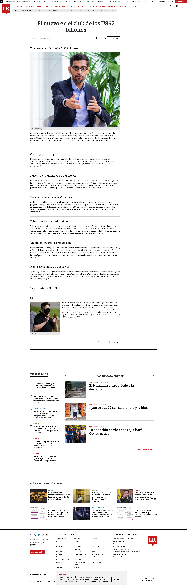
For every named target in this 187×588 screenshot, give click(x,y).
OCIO (47, 7)
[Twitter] (101, 38)
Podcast (59, 562)
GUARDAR (115, 38)
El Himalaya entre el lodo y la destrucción (111, 387)
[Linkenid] (40, 535)
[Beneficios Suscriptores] (177, 6)
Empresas (59, 552)
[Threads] (48, 535)
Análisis (94, 539)
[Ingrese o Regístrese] (183, 6)
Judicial (137, 490)
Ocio (93, 559)
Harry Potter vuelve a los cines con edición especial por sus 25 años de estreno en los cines (102, 513)
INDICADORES (124, 7)
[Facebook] (96, 38)
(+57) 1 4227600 (36, 545)
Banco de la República (107, 10)
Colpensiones (54, 10)
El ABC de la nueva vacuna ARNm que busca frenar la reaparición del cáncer (146, 513)
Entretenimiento (98, 507)
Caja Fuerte (78, 541)
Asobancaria (81, 10)
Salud (137, 507)
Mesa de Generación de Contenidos (125, 539)
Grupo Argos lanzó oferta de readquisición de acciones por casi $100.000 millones (58, 513)
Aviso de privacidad (120, 546)
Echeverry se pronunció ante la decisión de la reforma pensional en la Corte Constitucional (46, 444)
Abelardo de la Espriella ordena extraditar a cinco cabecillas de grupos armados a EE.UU (145, 496)
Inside (94, 557)
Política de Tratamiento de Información (126, 552)
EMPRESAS (39, 7)
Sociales (59, 567)
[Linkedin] (105, 38)
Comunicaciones (39, 409)
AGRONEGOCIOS (73, 7)
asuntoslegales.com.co (38, 579)
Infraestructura (79, 557)
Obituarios (77, 559)
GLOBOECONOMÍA (58, 7)
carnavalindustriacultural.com (40, 581)
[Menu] (13, 6)
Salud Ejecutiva (97, 562)
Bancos (72, 10)
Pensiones (64, 10)
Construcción (93, 10)
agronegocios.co (55, 579)
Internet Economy (62, 559)
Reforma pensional (40, 10)
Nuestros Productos (120, 541)
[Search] (170, 6)
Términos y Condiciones (121, 549)
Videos (76, 567)
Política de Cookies (100, 582)
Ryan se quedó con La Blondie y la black (119, 408)
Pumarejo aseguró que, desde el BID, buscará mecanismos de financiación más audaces (102, 497)
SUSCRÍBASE (181, 2)
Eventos (94, 552)
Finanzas (59, 554)
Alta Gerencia (78, 539)
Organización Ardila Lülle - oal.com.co (147, 579)
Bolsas (36, 394)
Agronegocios (61, 539)
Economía (95, 546)
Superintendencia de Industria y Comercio (128, 557)
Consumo (59, 546)
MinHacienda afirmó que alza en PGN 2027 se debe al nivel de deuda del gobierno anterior (45, 429)
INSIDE (134, 7)
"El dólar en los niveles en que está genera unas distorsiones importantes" (44, 458)
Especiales (77, 552)
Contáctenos (117, 544)
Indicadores (60, 557)
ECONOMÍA (29, 7)
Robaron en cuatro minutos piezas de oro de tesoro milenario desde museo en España (59, 496)
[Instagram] (44, 535)
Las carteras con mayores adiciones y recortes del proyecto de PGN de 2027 (44, 386)
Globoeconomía (97, 554)
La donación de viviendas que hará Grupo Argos (115, 431)
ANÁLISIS (84, 7)
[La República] (6, 9)
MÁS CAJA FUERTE (145, 449)
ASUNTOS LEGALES (97, 7)
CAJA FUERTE (112, 7)
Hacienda (36, 381)
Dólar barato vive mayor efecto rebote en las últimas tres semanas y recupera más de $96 (46, 399)
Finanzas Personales (81, 554)
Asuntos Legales (62, 541)
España (50, 490)
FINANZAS (19, 7)
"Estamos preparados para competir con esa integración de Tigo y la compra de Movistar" (45, 414)
